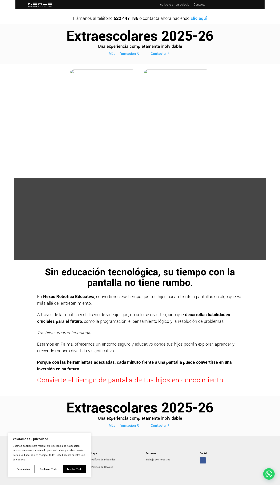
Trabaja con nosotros (158, 459)
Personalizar (23, 469)
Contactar (158, 53)
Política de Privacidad (103, 459)
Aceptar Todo (74, 469)
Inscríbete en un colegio (173, 5)
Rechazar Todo (48, 469)
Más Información (122, 53)
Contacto (200, 5)
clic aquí (199, 18)
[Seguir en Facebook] (203, 460)
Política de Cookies (102, 467)
